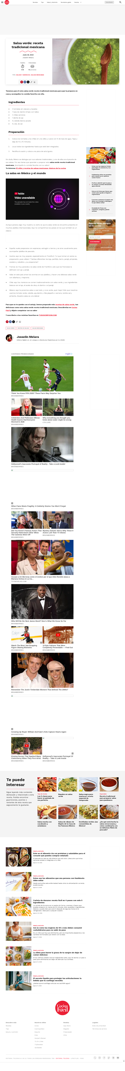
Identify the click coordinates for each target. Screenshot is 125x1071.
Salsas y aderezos (23, 75)
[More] (80, 2)
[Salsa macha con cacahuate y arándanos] (47, 812)
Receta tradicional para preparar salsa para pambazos (108, 798)
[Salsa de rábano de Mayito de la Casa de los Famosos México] (67, 812)
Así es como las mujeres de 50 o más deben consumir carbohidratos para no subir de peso (57, 929)
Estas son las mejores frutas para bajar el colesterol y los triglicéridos (101, 167)
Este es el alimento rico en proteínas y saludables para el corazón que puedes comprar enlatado (59, 854)
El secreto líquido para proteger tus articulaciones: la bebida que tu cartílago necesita (57, 979)
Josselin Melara (28, 57)
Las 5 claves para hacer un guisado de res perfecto (46, 798)
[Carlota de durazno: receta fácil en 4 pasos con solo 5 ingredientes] (18, 906)
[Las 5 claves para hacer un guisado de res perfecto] (47, 784)
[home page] (7, 2)
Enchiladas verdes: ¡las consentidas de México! (88, 824)
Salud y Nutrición (52, 2)
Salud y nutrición (38, 851)
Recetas (35, 2)
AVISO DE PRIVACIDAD (106, 247)
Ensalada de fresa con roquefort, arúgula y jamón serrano (100, 209)
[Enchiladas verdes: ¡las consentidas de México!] (88, 812)
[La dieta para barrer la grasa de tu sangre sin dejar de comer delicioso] (18, 956)
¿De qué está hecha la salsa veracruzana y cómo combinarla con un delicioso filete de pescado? (109, 826)
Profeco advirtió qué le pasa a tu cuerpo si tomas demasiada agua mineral (101, 184)
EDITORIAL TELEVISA (62, 1058)
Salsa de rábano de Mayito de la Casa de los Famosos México (66, 824)
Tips (42, 2)
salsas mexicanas (37, 328)
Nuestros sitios (40, 1022)
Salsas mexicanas (37, 75)
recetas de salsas (23, 328)
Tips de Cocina (42, 794)
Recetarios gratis (66, 2)
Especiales (103, 794)
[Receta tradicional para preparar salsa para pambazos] (109, 784)
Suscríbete (109, 2)
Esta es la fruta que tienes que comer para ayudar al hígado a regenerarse (102, 193)
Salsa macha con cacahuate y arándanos (45, 824)
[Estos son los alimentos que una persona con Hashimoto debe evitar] (18, 881)
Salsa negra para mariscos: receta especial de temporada (86, 797)
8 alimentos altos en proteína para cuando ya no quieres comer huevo (101, 176)
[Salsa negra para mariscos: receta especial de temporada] (88, 784)
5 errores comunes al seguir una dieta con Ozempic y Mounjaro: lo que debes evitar (102, 201)
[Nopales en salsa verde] (67, 784)
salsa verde (10, 328)
